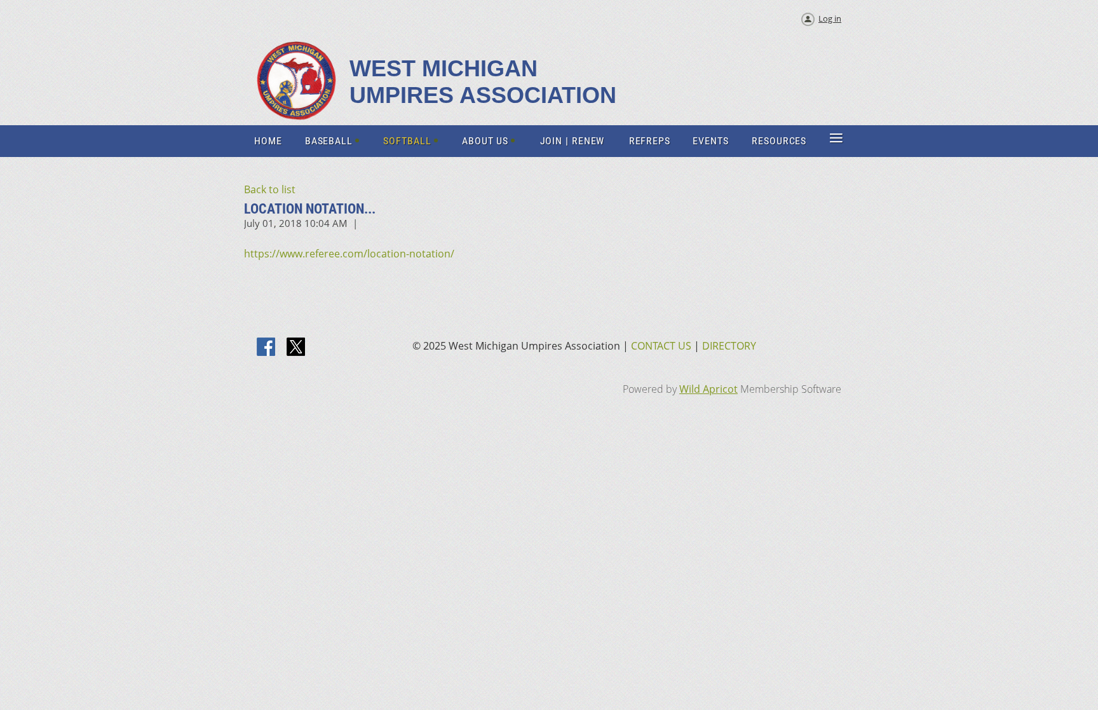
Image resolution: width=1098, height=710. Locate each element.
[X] (296, 348)
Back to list (269, 189)
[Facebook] (267, 348)
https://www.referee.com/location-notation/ (349, 254)
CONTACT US (661, 346)
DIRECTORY (729, 346)
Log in (829, 18)
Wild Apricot (708, 389)
